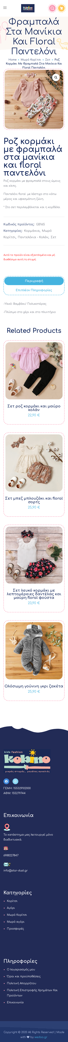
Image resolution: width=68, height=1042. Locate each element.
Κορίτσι (12, 901)
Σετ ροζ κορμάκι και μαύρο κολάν (34, 408)
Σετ (47, 59)
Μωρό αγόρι (15, 921)
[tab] (34, 281)
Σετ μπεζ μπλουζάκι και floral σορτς (34, 500)
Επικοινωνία (15, 1002)
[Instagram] (15, 781)
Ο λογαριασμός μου (21, 969)
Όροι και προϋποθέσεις (24, 976)
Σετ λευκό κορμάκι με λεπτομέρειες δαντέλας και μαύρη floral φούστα (34, 594)
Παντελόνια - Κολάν (33, 237)
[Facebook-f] (6, 781)
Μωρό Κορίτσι (31, 59)
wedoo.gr (40, 1037)
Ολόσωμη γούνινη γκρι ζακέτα (34, 686)
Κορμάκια (32, 230)
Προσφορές (15, 928)
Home (12, 59)
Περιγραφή (34, 281)
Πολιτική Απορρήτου (21, 983)
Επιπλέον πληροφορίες (34, 290)
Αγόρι (11, 908)
